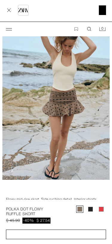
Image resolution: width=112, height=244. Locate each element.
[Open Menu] (9, 29)
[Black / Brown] (79, 209)
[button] (56, 234)
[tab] (3, 190)
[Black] (90, 209)
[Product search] (89, 29)
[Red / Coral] (101, 209)
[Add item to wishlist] (76, 29)
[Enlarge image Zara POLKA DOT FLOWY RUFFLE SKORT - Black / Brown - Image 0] (56, 99)
